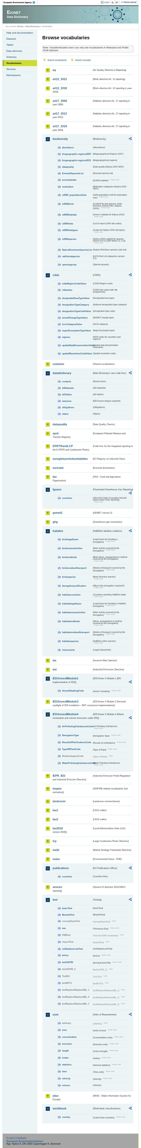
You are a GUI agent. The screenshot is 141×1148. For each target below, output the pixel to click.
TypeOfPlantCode (71, 749)
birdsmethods (69, 557)
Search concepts (83, 60)
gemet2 (57, 512)
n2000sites (67, 223)
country (66, 1117)
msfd (56, 850)
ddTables (67, 394)
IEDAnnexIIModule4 (65, 714)
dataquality (68, 167)
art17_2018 (60, 126)
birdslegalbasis (70, 539)
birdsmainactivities (72, 548)
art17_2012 (60, 113)
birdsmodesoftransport (74, 568)
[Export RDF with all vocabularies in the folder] (130, 139)
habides (58, 531)
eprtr (56, 433)
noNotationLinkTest (72, 949)
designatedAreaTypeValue (75, 298)
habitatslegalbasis (71, 603)
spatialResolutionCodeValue (77, 353)
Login (106, 2)
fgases (57, 489)
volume (66, 1085)
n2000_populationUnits (74, 195)
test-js (65, 955)
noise (56, 859)
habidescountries (71, 594)
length (65, 1050)
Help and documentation (19, 32)
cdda (56, 275)
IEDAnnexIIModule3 (65, 701)
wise (55, 1095)
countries (67, 498)
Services (11, 69)
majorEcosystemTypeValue (76, 330)
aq (54, 70)
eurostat (58, 467)
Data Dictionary (32, 26)
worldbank (59, 1108)
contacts (66, 381)
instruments (68, 650)
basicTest (67, 908)
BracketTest (68, 914)
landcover (59, 801)
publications (61, 868)
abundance (68, 147)
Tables (9, 44)
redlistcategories (71, 256)
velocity (66, 1078)
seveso (57, 887)
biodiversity (60, 138)
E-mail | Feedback (16, 1137)
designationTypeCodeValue (76, 311)
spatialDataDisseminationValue (77, 345)
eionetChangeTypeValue (75, 317)
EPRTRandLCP (63, 446)
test (55, 899)
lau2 (55, 819)
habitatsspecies (70, 641)
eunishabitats (69, 180)
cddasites (67, 290)
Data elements (14, 51)
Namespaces (13, 75)
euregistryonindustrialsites (70, 458)
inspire (57, 788)
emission (67, 1044)
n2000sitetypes (70, 230)
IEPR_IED (59, 775)
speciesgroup (69, 264)
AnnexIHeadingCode (73, 690)
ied (55, 669)
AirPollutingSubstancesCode (77, 726)
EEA (20, 2)
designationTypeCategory (75, 304)
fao (55, 476)
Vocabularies (13, 63)
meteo (65, 1057)
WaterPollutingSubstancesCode (77, 763)
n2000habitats (69, 214)
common (58, 364)
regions (66, 337)
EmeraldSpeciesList (72, 173)
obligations (68, 407)
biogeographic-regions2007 (76, 154)
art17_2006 (60, 100)
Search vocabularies (57, 60)
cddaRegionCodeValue (74, 283)
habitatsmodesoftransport (75, 632)
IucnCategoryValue (72, 324)
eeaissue (66, 401)
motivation (67, 186)
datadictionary (62, 373)
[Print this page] (113, 2)
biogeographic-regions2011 (76, 160)
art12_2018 (60, 88)
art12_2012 (60, 79)
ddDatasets (68, 388)
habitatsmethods (71, 621)
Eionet (20, 26)
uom (55, 1014)
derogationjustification (74, 586)
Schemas (11, 57)
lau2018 (58, 828)
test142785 (67, 962)
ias (54, 660)
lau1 (55, 810)
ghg (55, 521)
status (65, 414)
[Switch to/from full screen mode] (118, 2)
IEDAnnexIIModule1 (65, 678)
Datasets (11, 38)
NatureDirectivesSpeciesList (77, 250)
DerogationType (70, 735)
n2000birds (68, 204)
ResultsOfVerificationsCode (76, 742)
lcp (55, 841)
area (64, 1030)
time (64, 1071)
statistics (67, 1064)
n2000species (69, 239)
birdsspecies (69, 577)
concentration (69, 1037)
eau (64, 928)
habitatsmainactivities (73, 612)
